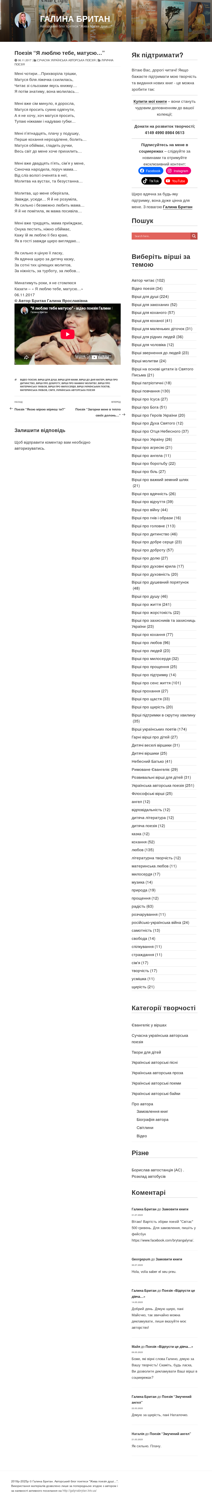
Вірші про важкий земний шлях (160, 482)
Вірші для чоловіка (153, 344)
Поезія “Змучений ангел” (170, 1433)
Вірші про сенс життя (156, 682)
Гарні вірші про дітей (155, 737)
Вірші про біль (149, 471)
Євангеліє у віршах (149, 1024)
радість (142, 906)
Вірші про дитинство (154, 533)
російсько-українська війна (160, 922)
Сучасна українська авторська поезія (66, 60)
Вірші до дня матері (91, 379)
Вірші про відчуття (152, 501)
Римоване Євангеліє (155, 769)
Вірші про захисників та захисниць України (163, 623)
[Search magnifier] (194, 236)
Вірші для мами (68, 379)
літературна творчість (156, 857)
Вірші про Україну (152, 439)
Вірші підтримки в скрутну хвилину (163, 718)
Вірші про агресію (152, 447)
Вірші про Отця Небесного (160, 431)
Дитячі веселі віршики (156, 745)
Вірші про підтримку (154, 674)
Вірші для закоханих (154, 304)
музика (142, 882)
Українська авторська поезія (75, 390)
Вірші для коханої (152, 320)
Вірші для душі (47, 379)
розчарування (149, 914)
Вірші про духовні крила (158, 566)
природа (143, 890)
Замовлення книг (152, 1111)
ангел (141, 801)
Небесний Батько (152, 761)
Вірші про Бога (149, 407)
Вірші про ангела (151, 455)
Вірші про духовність (155, 574)
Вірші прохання (150, 690)
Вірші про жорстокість (156, 612)
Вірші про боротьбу (154, 463)
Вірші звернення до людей (160, 352)
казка (140, 833)
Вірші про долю (150, 558)
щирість (143, 986)
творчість (144, 970)
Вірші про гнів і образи (156, 517)
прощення (145, 898)
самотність (146, 930)
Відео (142, 1135)
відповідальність (151, 809)
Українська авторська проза (157, 1072)
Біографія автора (153, 1119)
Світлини (145, 1127)
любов (143, 849)
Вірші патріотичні (151, 382)
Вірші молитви (149, 360)
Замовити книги (175, 1209)
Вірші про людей (151, 650)
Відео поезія (28, 379)
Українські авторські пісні (155, 1062)
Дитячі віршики (149, 753)
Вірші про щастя (151, 698)
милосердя (146, 874)
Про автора (142, 1103)
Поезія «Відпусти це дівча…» (169, 1346)
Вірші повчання (151, 390)
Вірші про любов (151, 642)
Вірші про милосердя (62, 386)
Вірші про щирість (152, 706)
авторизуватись (29, 448)
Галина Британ (75, 18)
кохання (143, 841)
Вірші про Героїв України (158, 415)
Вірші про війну (150, 509)
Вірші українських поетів (93, 386)
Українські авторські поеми (156, 1083)
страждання (147, 954)
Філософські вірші (152, 793)
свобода (143, 938)
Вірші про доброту (48, 383)
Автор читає (148, 280)
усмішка (143, 978)
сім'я (51, 390)
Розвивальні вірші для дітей (161, 777)
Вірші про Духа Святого (157, 423)
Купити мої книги (150, 101)
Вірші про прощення (154, 666)
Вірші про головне (153, 525)
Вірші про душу (150, 596)
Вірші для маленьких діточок (162, 328)
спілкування (147, 946)
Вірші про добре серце (157, 541)
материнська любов (33, 390)
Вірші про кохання (152, 634)
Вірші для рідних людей (157, 336)
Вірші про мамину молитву (79, 383)
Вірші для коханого (153, 312)
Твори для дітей (146, 1052)
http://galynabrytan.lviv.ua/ (80, 1490)
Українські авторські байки (156, 1093)
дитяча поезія (148, 825)
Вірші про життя (151, 604)
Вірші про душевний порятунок (160, 585)
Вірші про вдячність (154, 493)
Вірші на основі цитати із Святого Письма (162, 371)
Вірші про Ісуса (150, 399)
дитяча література (153, 817)
